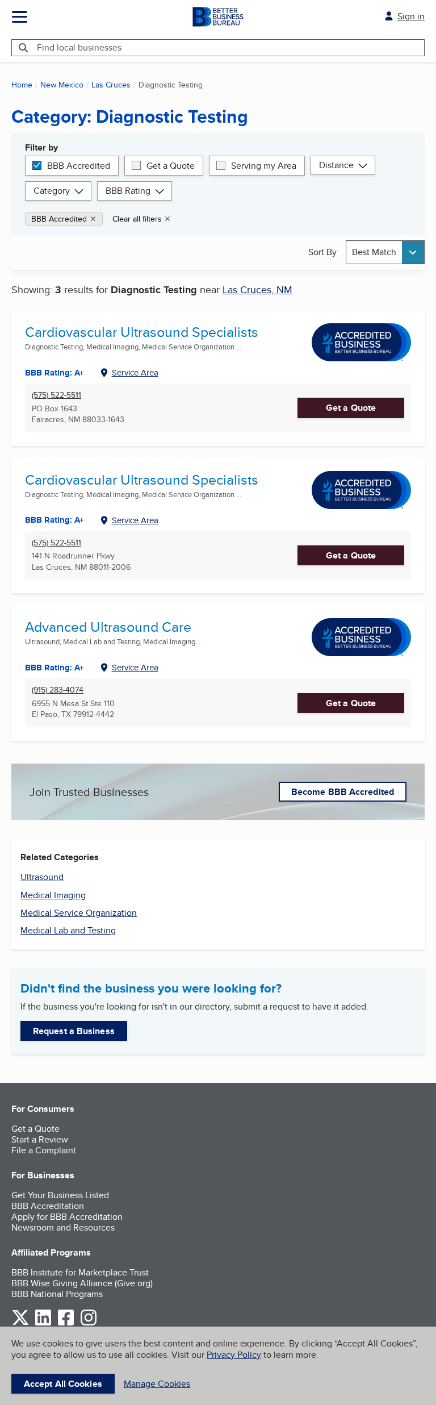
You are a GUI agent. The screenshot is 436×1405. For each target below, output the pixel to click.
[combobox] (385, 252)
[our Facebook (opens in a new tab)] (66, 1323)
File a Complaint (43, 1150)
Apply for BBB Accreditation (67, 1216)
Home (21, 84)
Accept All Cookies (63, 1383)
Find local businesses (79, 47)
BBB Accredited (78, 165)
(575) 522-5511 (56, 395)
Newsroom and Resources (63, 1227)
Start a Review (39, 1139)
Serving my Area (263, 165)
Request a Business (74, 1030)
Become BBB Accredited (342, 791)
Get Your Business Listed (60, 1195)
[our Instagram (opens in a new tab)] (88, 1323)
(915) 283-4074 (57, 690)
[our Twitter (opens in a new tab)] (20, 1323)
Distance (336, 165)
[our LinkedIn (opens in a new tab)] (43, 1323)
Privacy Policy (234, 1354)
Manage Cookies (157, 1383)
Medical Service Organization (78, 912)
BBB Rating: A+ (54, 372)
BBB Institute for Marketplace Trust (80, 1272)
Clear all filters (137, 218)
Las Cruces (111, 84)
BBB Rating (128, 190)
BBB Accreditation (47, 1205)
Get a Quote (170, 165)
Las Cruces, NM (257, 289)
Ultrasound (42, 876)
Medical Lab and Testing (68, 930)
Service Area (135, 372)
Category (51, 190)
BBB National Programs (57, 1293)
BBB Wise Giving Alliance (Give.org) (82, 1283)
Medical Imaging (53, 895)
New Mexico (61, 84)
